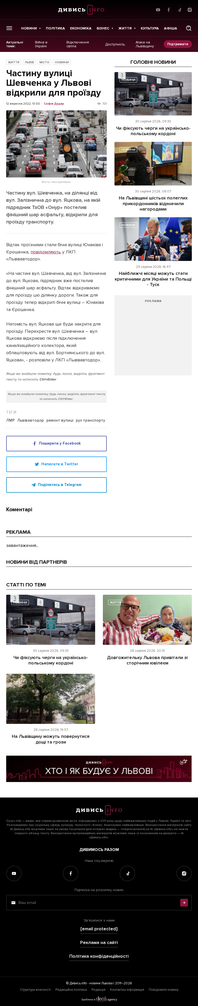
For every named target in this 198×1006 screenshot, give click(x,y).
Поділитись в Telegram (59, 484)
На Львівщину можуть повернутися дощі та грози (50, 739)
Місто (44, 62)
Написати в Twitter (59, 464)
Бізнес (103, 28)
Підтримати (177, 44)
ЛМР (10, 421)
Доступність (115, 44)
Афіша (170, 28)
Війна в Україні (41, 44)
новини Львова (101, 983)
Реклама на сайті (99, 942)
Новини (29, 28)
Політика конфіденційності (99, 956)
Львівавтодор (30, 421)
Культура (150, 28)
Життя (125, 28)
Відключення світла (78, 44)
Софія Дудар (54, 103)
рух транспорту (90, 421)
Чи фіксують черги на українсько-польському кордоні (153, 131)
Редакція (98, 990)
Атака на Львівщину (145, 44)
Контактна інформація (127, 990)
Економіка (81, 28)
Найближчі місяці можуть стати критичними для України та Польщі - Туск (153, 278)
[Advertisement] (153, 338)
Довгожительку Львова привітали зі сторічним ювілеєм (147, 660)
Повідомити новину (163, 990)
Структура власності (35, 990)
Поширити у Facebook (60, 443)
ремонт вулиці (59, 421)
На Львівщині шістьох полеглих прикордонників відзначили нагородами (153, 203)
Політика (55, 28)
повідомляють (46, 252)
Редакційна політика (71, 990)
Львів (29, 62)
